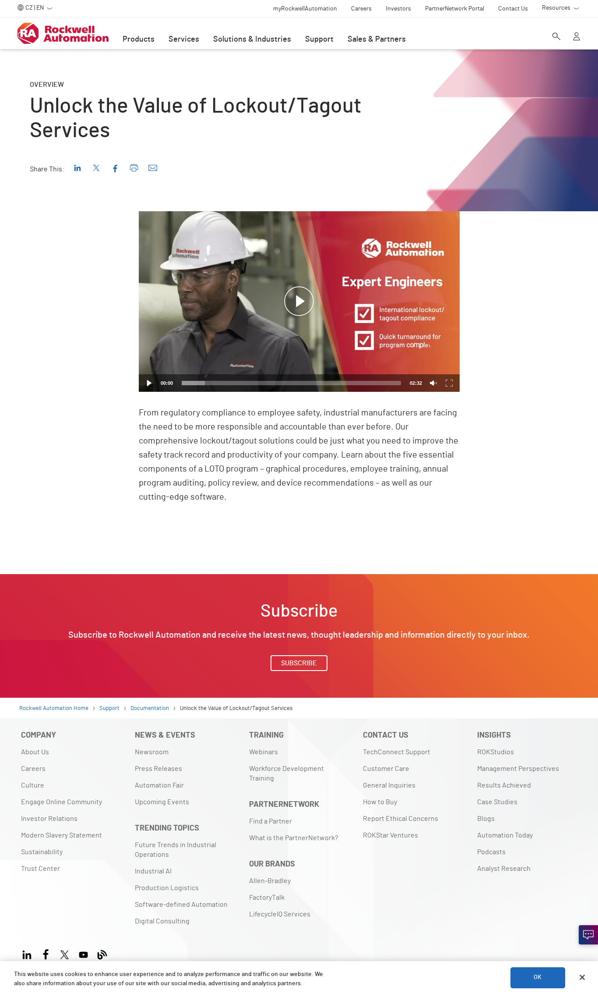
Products (139, 39)
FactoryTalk (267, 897)
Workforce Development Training (286, 773)
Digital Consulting (162, 921)
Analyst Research (504, 868)
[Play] (149, 383)
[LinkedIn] (28, 953)
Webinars (263, 752)
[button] (299, 301)
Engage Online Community (61, 802)
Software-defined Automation (181, 904)
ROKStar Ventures (390, 835)
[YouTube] (83, 953)
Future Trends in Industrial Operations (175, 849)
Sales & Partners (377, 39)
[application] (299, 301)
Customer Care (386, 768)
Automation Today (505, 835)
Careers (33, 768)
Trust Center (40, 868)
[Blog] (102, 953)
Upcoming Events (162, 802)
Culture (32, 785)
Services (184, 39)
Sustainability (42, 852)
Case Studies (497, 802)
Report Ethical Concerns (400, 818)
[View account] (576, 37)
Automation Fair (159, 785)
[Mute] (433, 383)
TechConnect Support (396, 752)
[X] (64, 953)
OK (538, 977)
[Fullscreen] (449, 383)
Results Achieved (504, 785)
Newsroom (152, 752)
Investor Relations (49, 818)
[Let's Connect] (588, 934)
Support (319, 39)
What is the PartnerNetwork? (293, 837)
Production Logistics (167, 887)
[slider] (291, 383)
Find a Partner (270, 821)
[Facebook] (45, 953)
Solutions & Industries (252, 39)
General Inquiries (389, 785)
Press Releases (158, 768)
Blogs (486, 818)
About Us (35, 752)
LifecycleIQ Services (279, 914)
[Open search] (556, 37)
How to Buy (380, 802)
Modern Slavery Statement (61, 835)
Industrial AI (153, 871)
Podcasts (491, 852)
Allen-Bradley (270, 880)
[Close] (582, 977)
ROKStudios (495, 752)
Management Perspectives (518, 768)
